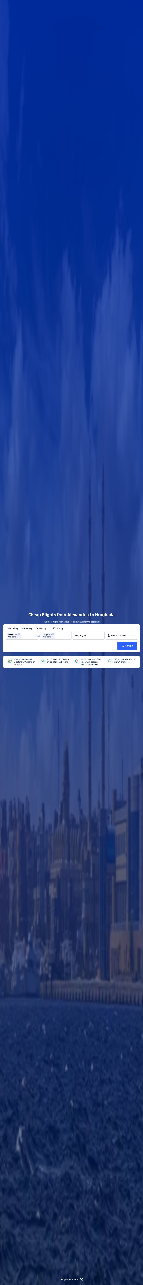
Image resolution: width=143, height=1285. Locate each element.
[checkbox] (58, 628)
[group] (22, 636)
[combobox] (22, 636)
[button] (119, 4)
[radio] (13, 628)
